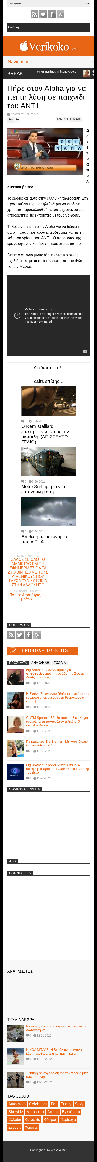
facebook (52, 14)
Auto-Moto (17, 1104)
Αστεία (52, 1112)
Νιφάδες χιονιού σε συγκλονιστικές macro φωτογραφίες (56, 1028)
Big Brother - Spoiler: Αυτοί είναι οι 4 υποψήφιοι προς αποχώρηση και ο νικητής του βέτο (57, 768)
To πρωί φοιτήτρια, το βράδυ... (28, 597)
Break (15, 73)
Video (35, 114)
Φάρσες (31, 1127)
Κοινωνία (32, 1120)
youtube (60, 14)
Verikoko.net (58, 1150)
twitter (43, 14)
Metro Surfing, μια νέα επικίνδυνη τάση (43, 489)
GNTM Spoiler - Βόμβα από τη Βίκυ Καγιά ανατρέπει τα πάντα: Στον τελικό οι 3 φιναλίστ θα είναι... (57, 721)
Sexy (79, 1104)
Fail (27, 114)
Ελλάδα (14, 1120)
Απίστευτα (17, 114)
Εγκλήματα (71, 1112)
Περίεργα (68, 1120)
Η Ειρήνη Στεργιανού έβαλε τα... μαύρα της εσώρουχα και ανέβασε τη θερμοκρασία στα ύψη (57, 697)
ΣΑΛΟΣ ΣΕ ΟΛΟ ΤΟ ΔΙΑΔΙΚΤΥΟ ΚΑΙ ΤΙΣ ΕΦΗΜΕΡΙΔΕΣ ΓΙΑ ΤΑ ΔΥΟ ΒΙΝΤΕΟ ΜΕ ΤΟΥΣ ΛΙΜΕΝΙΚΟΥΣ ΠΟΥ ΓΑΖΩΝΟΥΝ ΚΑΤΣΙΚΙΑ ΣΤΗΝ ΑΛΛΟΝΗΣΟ (28, 572)
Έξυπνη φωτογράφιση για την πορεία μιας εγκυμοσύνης (57, 1075)
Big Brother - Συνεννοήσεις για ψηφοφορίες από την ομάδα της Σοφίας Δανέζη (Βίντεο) (55, 673)
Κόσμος (50, 1120)
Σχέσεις (14, 1127)
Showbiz (15, 1112)
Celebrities (38, 1104)
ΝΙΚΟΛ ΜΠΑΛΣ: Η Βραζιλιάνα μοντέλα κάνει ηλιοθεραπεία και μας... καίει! (54, 1051)
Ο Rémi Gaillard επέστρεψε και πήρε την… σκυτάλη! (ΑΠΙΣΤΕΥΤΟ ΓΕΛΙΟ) (47, 434)
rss (34, 14)
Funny (66, 1104)
